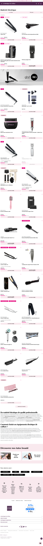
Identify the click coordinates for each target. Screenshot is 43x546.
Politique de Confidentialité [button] (12, 530)
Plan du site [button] (32, 530)
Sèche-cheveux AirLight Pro (6, 344)
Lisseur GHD (25, 471)
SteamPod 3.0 (25, 370)
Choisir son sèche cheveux (16, 456)
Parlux (28, 430)
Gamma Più (23, 430)
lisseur (27, 416)
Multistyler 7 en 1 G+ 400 (27, 106)
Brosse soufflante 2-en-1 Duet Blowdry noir (30, 318)
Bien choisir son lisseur (37, 455)
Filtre (11, 12)
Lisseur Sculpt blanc (5, 318)
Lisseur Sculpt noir (4, 264)
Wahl (20, 430)
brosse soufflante (29, 417)
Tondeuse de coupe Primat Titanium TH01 (30, 264)
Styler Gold (3, 34)
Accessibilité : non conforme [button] (23, 530)
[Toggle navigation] (1, 3)
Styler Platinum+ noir (5, 158)
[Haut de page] (41, 539)
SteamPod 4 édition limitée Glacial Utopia (30, 344)
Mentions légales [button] (4, 530)
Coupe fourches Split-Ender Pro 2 (7, 237)
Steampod (34, 430)
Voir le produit (32, 164)
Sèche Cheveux (5, 471)
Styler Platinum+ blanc (26, 185)
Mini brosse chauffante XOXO (7, 132)
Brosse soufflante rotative (27, 291)
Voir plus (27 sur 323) (21, 406)
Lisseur (15, 471)
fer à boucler (5, 417)
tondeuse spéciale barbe (10, 420)
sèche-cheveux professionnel (10, 416)
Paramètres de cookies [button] (4, 532)
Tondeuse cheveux (6, 474)
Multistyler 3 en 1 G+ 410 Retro (7, 185)
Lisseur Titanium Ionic (5, 291)
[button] (38, 3)
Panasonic (31, 430)
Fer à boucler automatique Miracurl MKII (30, 34)
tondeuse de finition (29, 420)
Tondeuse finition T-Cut (27, 158)
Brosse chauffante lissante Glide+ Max (30, 237)
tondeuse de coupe (36, 419)
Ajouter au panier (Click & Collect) (32, 66)
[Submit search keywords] (36, 3)
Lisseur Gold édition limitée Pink (7, 397)
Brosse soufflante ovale (5, 211)
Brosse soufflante (36, 471)
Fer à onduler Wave (4, 370)
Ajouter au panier (11, 39)
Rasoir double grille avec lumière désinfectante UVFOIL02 (10, 61)
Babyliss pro (14, 430)
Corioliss (17, 430)
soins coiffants (29, 434)
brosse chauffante (21, 417)
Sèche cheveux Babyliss (18, 474)
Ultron (26, 430)
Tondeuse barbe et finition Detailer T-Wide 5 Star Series (32, 133)
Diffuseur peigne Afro (26, 59)
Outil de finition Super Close (27, 211)
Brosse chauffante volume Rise (7, 106)
